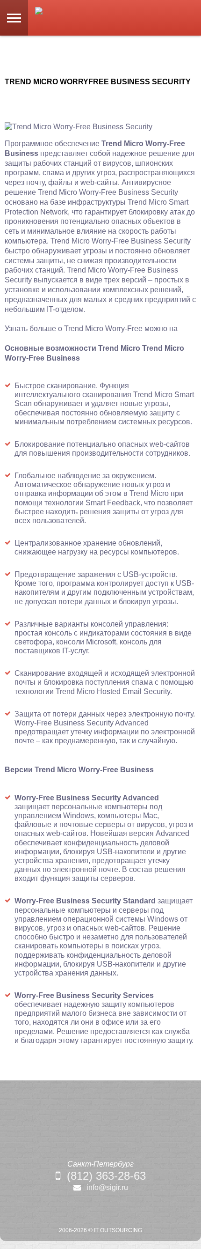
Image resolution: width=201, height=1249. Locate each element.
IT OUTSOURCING (118, 1230)
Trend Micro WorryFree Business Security (98, 82)
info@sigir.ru (107, 1187)
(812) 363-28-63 (106, 1175)
